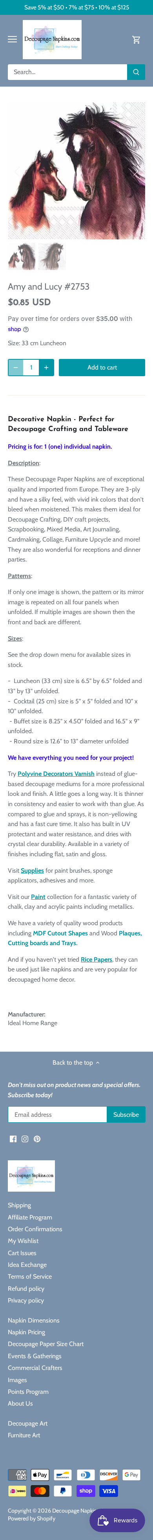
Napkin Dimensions (34, 1320)
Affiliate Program (30, 1217)
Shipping (19, 1205)
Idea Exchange (27, 1264)
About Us (20, 1403)
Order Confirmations (35, 1229)
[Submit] (136, 72)
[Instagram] (25, 1138)
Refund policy (26, 1288)
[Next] (135, 171)
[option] (76, 170)
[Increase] (46, 367)
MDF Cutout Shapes (60, 933)
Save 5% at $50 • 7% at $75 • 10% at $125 (76, 7)
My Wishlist (23, 1241)
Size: (14, 343)
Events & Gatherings (35, 1356)
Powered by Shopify (31, 1518)
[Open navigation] (12, 39)
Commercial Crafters (35, 1368)
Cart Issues (22, 1253)
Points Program (28, 1391)
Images (17, 1380)
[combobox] (68, 72)
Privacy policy (26, 1300)
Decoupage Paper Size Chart (46, 1344)
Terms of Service (30, 1276)
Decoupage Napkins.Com (82, 1510)
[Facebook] (13, 1138)
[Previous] (17, 171)
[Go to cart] (136, 39)
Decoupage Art (27, 1423)
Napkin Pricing (26, 1332)
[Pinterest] (37, 1138)
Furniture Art (24, 1435)
